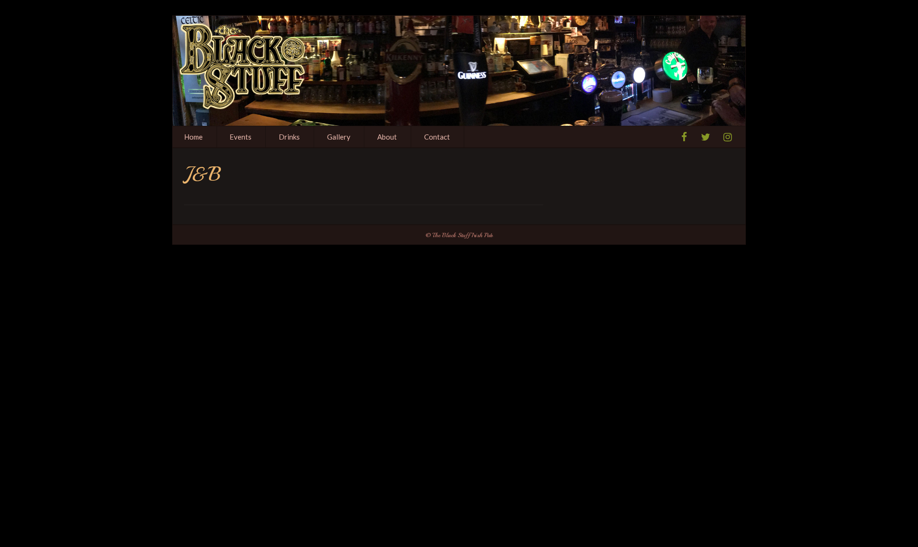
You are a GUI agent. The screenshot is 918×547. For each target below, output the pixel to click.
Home (193, 136)
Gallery (338, 136)
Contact (437, 136)
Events (240, 136)
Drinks (289, 136)
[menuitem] (193, 136)
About (387, 136)
